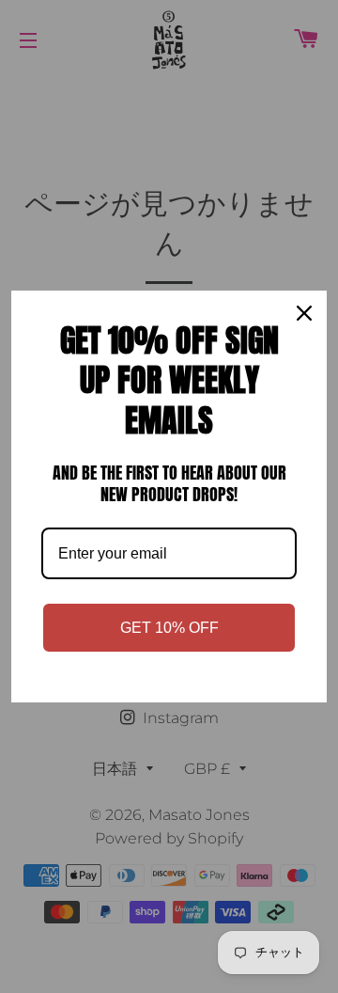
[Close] (304, 313)
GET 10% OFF (169, 628)
